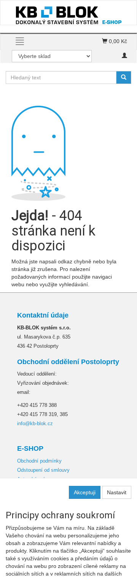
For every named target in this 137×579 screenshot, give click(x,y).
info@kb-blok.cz (35, 423)
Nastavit (116, 492)
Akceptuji (85, 492)
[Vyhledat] (123, 77)
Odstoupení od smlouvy (43, 470)
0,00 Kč (117, 41)
